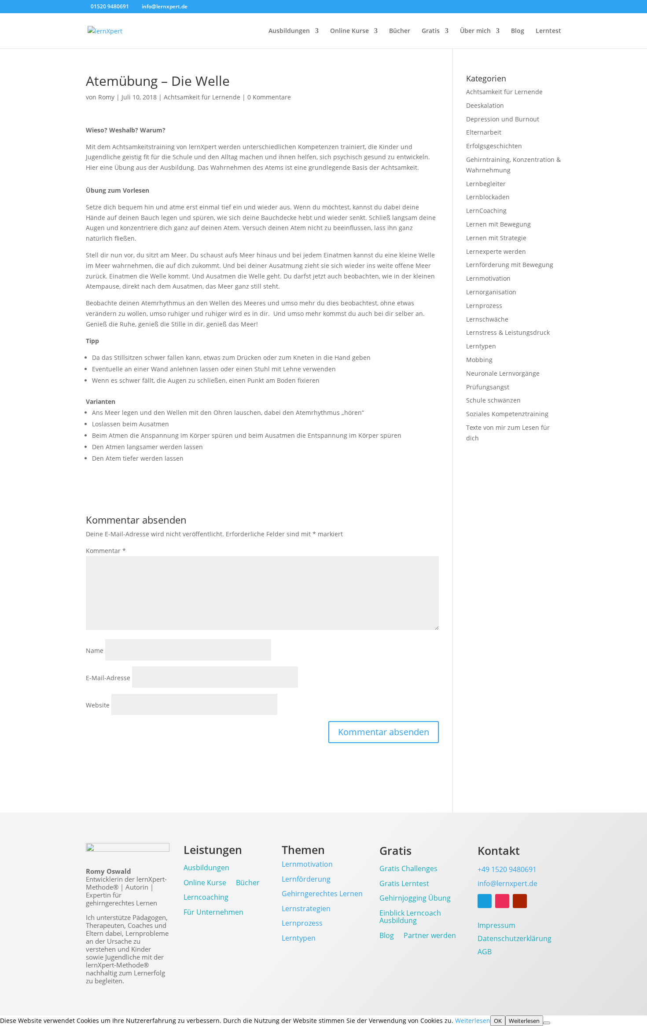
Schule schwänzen (493, 400)
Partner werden (430, 936)
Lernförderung (306, 879)
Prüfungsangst (487, 387)
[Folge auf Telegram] (485, 901)
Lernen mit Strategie (496, 238)
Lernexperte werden (496, 251)
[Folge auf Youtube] (520, 901)
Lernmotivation (488, 278)
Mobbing (479, 359)
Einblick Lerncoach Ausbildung (410, 917)
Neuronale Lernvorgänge (503, 373)
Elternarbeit (483, 132)
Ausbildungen (289, 31)
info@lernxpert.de (507, 883)
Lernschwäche (487, 319)
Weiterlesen (472, 1020)
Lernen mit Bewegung (498, 224)
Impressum (496, 926)
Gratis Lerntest (404, 884)
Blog (517, 31)
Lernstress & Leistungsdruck (508, 332)
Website (98, 705)
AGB (485, 952)
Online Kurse (349, 31)
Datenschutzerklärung (514, 939)
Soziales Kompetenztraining (507, 414)
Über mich (475, 31)
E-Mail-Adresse (108, 678)
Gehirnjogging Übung (415, 898)
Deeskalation (485, 105)
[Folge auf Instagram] (502, 901)
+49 (507, 869)
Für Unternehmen (213, 913)
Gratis (431, 31)
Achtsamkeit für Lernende (202, 97)
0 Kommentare (269, 97)
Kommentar (106, 550)
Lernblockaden (488, 197)
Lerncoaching (206, 898)
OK (498, 1021)
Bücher (399, 31)
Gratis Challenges (408, 869)
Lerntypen (481, 346)
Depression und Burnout (502, 119)
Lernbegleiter (486, 184)
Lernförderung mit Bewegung (509, 264)
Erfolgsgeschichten (494, 146)
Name (94, 650)
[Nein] (546, 1023)
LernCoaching (486, 210)
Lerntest (548, 31)
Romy (106, 97)
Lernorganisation (491, 292)
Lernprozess (484, 305)
